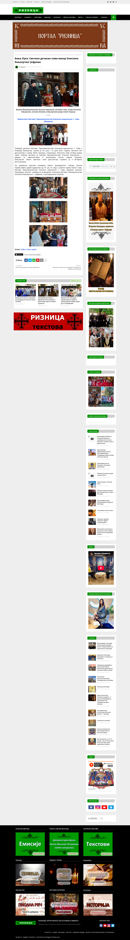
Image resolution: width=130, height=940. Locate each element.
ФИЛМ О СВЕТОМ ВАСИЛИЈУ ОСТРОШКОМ (100, 932)
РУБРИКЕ (104, 17)
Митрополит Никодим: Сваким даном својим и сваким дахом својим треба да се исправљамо (70, 300)
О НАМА (22, 2)
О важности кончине (103, 720)
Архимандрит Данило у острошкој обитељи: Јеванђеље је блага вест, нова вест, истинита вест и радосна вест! (105, 440)
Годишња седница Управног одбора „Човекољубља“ (103, 520)
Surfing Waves (114, 60)
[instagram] (98, 807)
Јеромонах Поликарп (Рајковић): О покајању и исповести (104, 656)
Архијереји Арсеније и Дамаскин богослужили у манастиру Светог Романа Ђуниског (47, 300)
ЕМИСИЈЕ (47, 17)
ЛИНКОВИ (30, 2)
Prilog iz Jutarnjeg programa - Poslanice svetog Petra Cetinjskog (109, 791)
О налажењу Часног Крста (105, 510)
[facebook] (91, 807)
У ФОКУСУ (27, 17)
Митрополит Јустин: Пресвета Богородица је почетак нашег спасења (25, 299)
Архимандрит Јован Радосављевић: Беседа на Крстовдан (105, 502)
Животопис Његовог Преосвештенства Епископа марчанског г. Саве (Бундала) (48, 120)
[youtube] (104, 807)
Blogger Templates (29, 937)
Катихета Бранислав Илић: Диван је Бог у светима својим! (103, 730)
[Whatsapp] (34, 260)
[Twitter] (30, 260)
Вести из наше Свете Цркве (29, 55)
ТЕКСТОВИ (37, 17)
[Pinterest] (37, 260)
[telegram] (111, 807)
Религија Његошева (103, 687)
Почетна (17, 55)
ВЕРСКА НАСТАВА (69, 17)
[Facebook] (26, 260)
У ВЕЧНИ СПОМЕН (92, 17)
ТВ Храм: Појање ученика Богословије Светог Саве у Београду (105, 492)
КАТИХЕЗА (56, 17)
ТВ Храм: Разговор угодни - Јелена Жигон (105, 474)
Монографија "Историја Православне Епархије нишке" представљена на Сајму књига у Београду (105, 645)
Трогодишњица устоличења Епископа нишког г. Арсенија (104, 712)
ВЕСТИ (80, 17)
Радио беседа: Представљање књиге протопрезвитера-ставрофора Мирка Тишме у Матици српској (105, 453)
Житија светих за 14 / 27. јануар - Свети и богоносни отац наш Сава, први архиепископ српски (105, 741)
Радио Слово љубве (28, 249)
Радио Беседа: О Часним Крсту (104, 482)
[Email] (41, 260)
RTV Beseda (91, 791)
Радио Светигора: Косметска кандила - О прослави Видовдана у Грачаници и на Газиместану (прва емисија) (104, 699)
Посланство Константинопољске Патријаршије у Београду (105, 678)
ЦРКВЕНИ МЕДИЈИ (46, 2)
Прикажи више (75, 280)
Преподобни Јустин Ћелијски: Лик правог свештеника (103, 465)
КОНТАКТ (37, 2)
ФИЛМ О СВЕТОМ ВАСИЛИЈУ (61, 2)
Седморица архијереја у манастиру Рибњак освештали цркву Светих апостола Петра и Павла (105, 667)
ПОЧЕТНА (15, 2)
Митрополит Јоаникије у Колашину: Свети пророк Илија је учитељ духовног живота (105, 531)
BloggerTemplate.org (52, 937)
